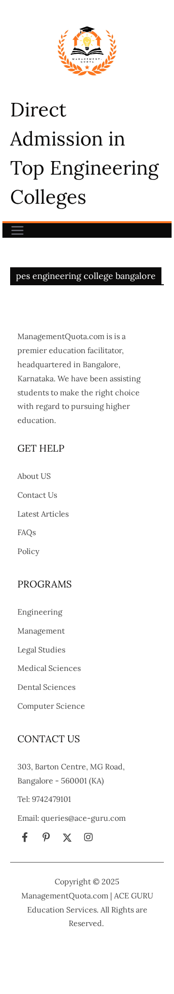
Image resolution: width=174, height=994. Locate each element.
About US (34, 476)
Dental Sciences (46, 687)
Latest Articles (43, 514)
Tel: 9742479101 (44, 799)
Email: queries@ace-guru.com (71, 818)
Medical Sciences (49, 668)
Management (41, 631)
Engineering (39, 612)
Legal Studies (41, 649)
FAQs (26, 532)
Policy (28, 551)
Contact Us (37, 495)
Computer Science (51, 706)
